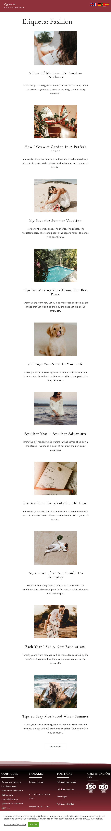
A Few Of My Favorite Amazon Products (55, 75)
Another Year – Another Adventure (55, 433)
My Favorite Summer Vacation (55, 220)
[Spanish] (107, 4)
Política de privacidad (66, 782)
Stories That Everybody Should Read (56, 503)
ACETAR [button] (33, 824)
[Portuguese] (103, 4)
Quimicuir (10, 4)
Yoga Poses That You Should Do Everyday (55, 575)
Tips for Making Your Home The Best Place (55, 292)
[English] (92, 4)
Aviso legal (62, 797)
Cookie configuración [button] (15, 824)
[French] (96, 4)
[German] (99, 4)
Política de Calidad (65, 804)
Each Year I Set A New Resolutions (55, 646)
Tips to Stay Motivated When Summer (55, 716)
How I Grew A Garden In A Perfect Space (55, 148)
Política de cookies (65, 789)
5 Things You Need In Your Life (55, 364)
